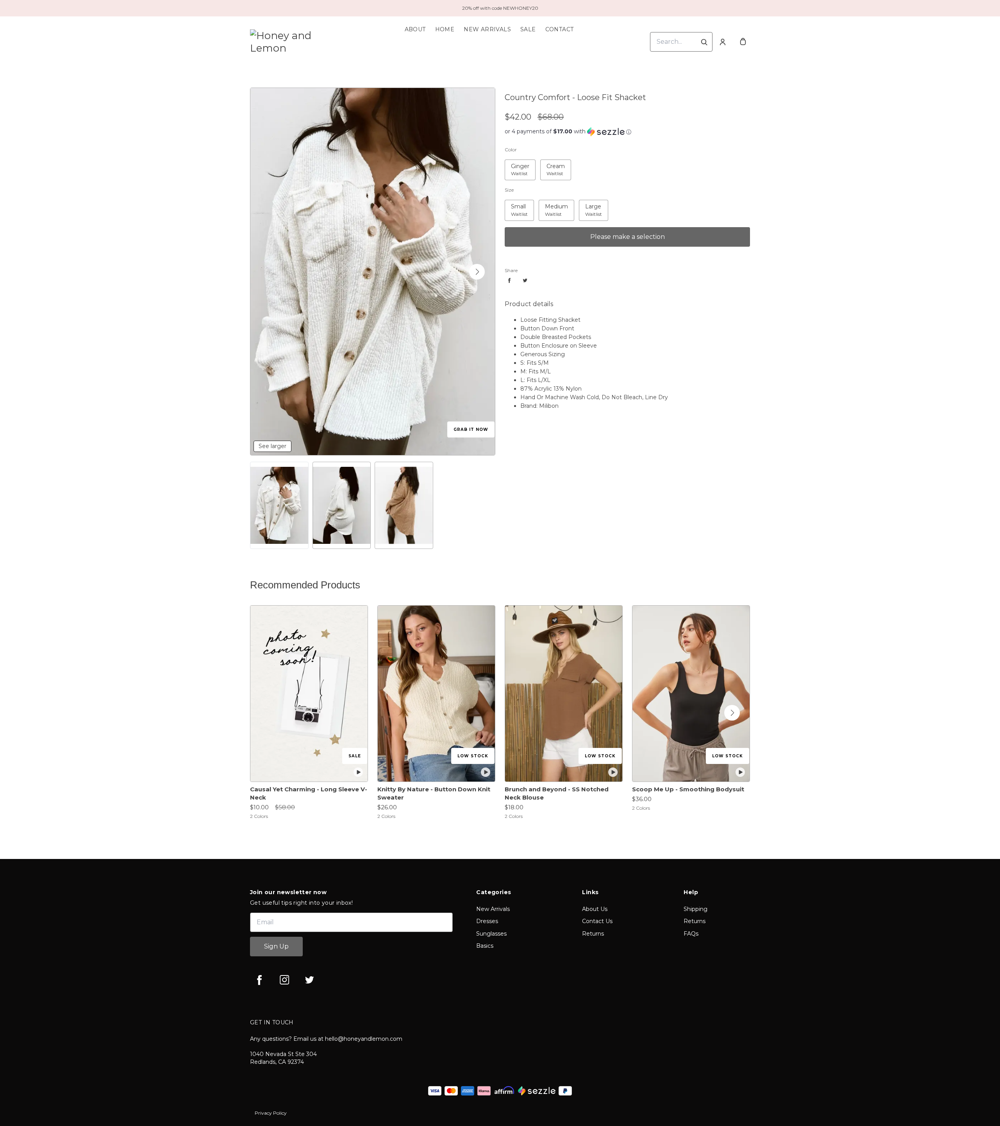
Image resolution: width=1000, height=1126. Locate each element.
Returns (593, 933)
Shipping (695, 909)
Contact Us (597, 921)
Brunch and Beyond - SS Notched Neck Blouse (557, 793)
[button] (477, 271)
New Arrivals (487, 29)
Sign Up (276, 946)
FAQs (691, 933)
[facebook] (259, 979)
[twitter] (309, 979)
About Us (594, 909)
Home (445, 29)
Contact (559, 29)
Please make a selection (627, 236)
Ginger (515, 164)
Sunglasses (491, 933)
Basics (484, 945)
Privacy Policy (271, 1113)
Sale (528, 29)
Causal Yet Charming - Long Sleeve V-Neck (308, 793)
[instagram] (284, 979)
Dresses (487, 921)
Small (513, 204)
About (415, 29)
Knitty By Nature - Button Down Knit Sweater (433, 793)
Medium (552, 204)
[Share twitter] (525, 280)
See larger (272, 446)
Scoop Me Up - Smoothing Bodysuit (688, 789)
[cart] (743, 42)
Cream (550, 164)
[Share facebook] (509, 280)
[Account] (723, 42)
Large (588, 204)
